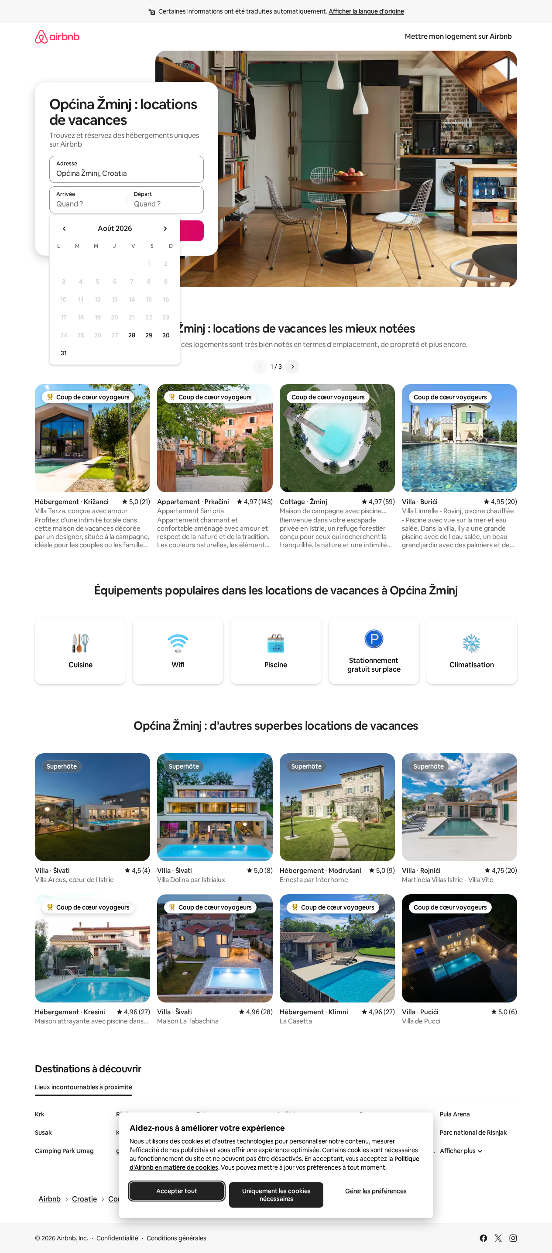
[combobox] (126, 173)
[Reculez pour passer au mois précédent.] (64, 228)
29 (148, 335)
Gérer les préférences (375, 1191)
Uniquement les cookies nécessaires (276, 1195)
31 (64, 353)
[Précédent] (260, 367)
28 (131, 335)
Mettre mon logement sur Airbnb (458, 36)
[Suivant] (292, 367)
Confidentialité (117, 1238)
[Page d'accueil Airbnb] (57, 36)
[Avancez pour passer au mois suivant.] (165, 228)
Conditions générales (176, 1238)
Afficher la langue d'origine (366, 11)
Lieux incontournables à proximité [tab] (83, 1087)
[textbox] (88, 204)
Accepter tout (176, 1191)
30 (166, 335)
